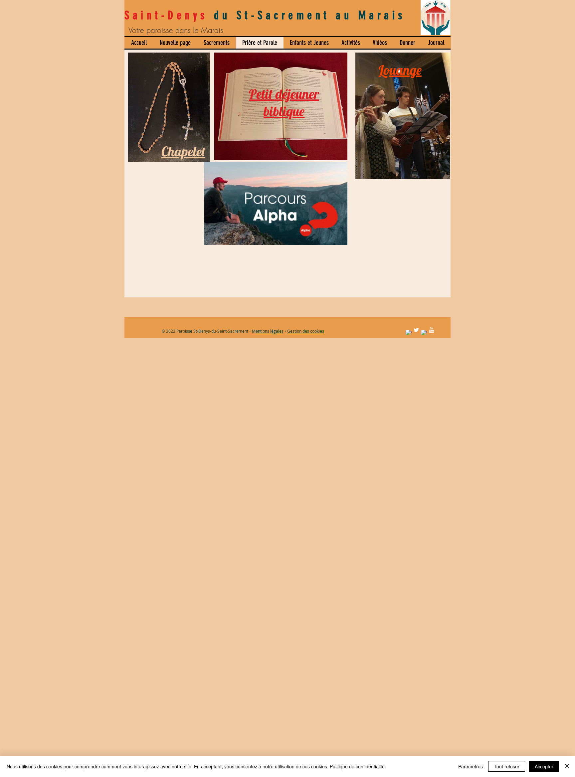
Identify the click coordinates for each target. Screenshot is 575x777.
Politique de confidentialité (357, 766)
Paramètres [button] (470, 766)
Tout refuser (506, 766)
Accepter (544, 766)
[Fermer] (567, 766)
